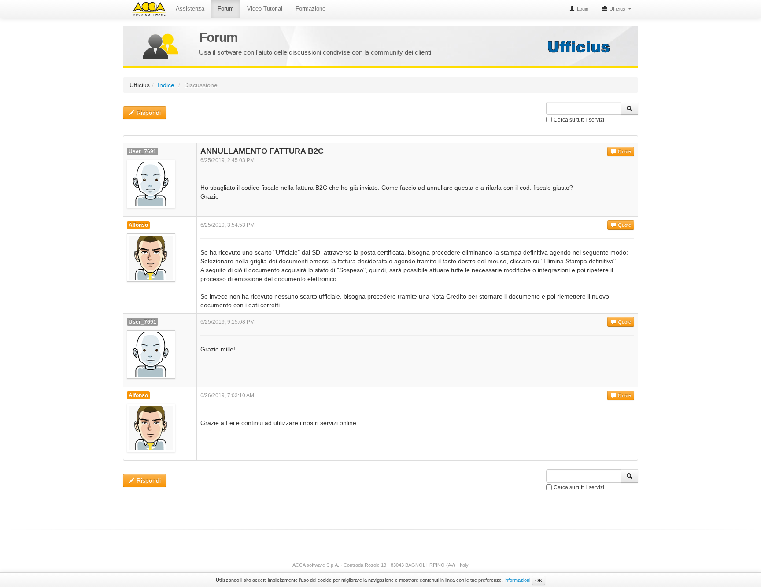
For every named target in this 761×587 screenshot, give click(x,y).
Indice (166, 85)
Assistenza (190, 8)
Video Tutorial (264, 8)
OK (538, 580)
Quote (624, 151)
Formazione (310, 8)
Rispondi (148, 112)
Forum (226, 8)
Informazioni (517, 580)
